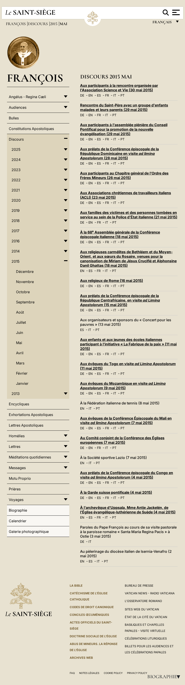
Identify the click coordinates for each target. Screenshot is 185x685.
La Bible (76, 585)
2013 (16, 393)
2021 (16, 190)
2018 (16, 220)
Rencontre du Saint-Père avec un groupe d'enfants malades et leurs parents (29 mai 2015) (124, 107)
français (162, 23)
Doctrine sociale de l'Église (93, 636)
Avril (19, 353)
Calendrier (17, 521)
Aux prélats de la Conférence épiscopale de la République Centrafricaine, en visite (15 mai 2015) (120, 300)
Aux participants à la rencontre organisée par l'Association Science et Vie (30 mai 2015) (119, 87)
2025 (16, 149)
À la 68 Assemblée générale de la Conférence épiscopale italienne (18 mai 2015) (120, 234)
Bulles (14, 118)
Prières (15, 489)
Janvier (22, 383)
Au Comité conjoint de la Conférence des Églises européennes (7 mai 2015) (122, 440)
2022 (16, 180)
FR (107, 95)
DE (82, 95)
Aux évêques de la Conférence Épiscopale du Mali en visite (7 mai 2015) (126, 420)
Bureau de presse (139, 585)
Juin (19, 332)
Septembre (25, 302)
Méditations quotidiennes (30, 457)
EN (90, 95)
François (16, 23)
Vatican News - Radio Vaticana (150, 593)
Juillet (21, 322)
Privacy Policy (137, 673)
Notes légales (89, 673)
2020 (16, 200)
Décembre (25, 271)
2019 (16, 210)
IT (114, 95)
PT (122, 95)
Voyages (16, 499)
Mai (19, 342)
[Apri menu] (175, 12)
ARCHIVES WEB (81, 657)
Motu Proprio (20, 478)
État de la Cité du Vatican (146, 617)
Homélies (17, 436)
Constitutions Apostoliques (31, 128)
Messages (17, 467)
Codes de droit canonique (92, 607)
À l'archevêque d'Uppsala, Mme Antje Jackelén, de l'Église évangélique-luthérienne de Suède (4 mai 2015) (128, 509)
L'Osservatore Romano (143, 601)
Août (20, 312)
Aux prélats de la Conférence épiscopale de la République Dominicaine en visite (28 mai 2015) (119, 153)
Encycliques (19, 404)
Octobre (23, 292)
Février (22, 373)
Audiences (17, 107)
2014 (16, 251)
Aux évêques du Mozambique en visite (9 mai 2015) (123, 385)
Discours (38, 23)
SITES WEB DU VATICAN (142, 609)
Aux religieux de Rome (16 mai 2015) (111, 280)
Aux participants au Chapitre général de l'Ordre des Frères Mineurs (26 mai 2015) (124, 175)
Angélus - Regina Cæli (27, 96)
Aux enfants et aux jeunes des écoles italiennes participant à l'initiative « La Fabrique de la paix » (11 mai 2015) (128, 344)
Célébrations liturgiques (146, 638)
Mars (20, 363)
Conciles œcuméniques (89, 614)
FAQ (72, 673)
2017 (15, 231)
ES (99, 95)
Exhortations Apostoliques (31, 414)
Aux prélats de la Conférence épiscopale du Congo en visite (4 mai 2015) (126, 475)
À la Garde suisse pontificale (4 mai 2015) (116, 492)
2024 (16, 159)
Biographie (165, 677)
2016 (16, 241)
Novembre (25, 281)
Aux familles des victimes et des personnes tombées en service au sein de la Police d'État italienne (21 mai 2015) (128, 214)
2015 (54, 23)
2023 (16, 170)
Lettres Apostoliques (26, 425)
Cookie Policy (113, 673)
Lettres (14, 446)
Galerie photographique (29, 531)
